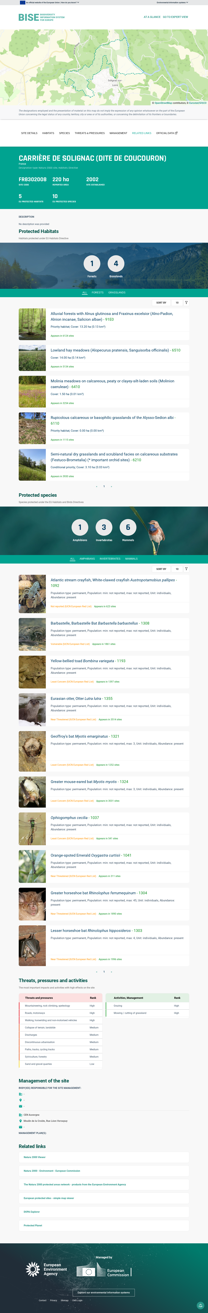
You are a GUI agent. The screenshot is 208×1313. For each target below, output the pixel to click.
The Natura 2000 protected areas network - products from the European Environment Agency (75, 1184)
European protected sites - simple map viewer (49, 1198)
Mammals (131, 558)
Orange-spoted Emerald (91, 855)
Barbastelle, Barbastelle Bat (100, 623)
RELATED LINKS (141, 133)
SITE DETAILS (29, 133)
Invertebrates (110, 558)
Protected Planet (33, 1225)
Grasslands (116, 292)
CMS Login (77, 1300)
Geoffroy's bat (85, 736)
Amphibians (87, 558)
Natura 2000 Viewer (35, 1157)
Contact (42, 1300)
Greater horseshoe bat (99, 893)
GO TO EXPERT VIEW (175, 17)
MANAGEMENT (118, 133)
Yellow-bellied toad (88, 661)
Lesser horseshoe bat (96, 930)
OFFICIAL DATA (165, 133)
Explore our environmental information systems (104, 1292)
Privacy (53, 1300)
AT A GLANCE (152, 17)
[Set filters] (186, 303)
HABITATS (48, 133)
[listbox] (49, 2)
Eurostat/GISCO (197, 103)
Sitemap (65, 1300)
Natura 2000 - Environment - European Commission (52, 1170)
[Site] (80, 17)
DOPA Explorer (32, 1211)
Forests (98, 292)
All (85, 292)
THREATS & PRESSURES (90, 133)
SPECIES (64, 133)
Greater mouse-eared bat (89, 782)
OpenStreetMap (163, 103)
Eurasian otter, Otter (82, 698)
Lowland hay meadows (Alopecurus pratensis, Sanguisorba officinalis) (115, 350)
